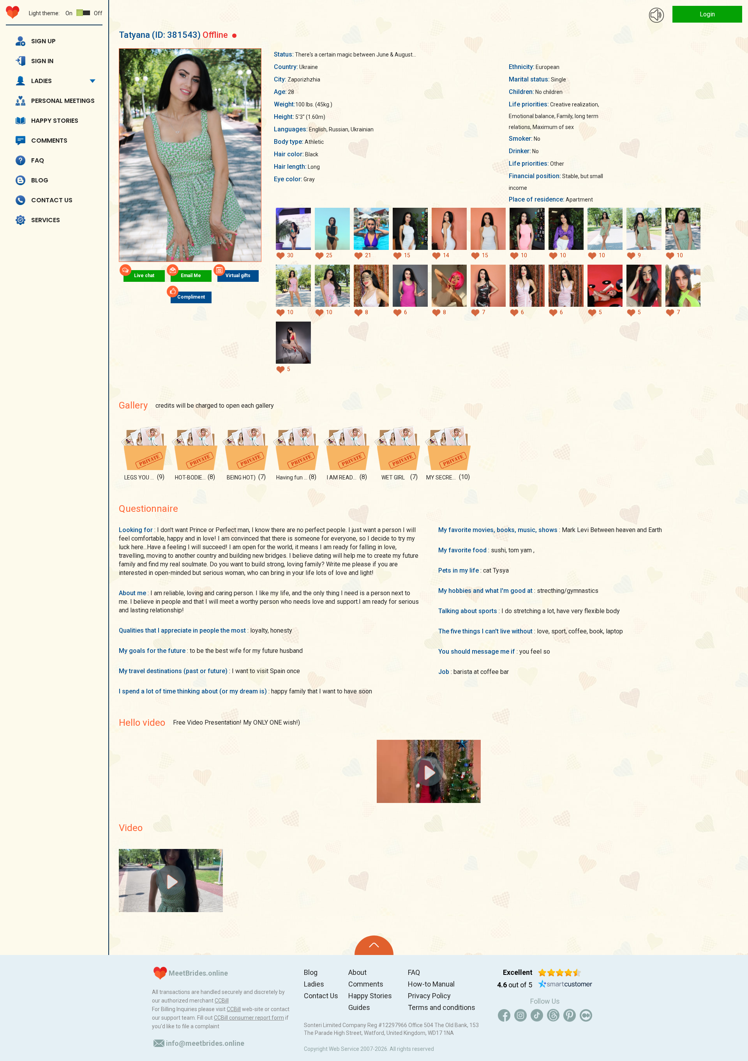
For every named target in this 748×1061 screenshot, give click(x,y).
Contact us (51, 200)
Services (45, 220)
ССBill (222, 1000)
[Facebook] (504, 1015)
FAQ (37, 160)
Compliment (191, 297)
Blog (39, 180)
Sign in (42, 61)
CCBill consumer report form (249, 1018)
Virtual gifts (238, 275)
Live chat (144, 275)
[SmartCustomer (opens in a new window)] (565, 985)
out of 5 (514, 985)
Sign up (43, 41)
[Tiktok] (537, 1015)
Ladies (41, 80)
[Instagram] (520, 1015)
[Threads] (553, 1015)
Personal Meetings (63, 100)
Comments (49, 140)
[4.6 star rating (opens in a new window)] (559, 972)
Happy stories (54, 120)
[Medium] (586, 1015)
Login (707, 14)
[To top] (374, 945)
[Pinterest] (569, 1015)
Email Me (191, 275)
